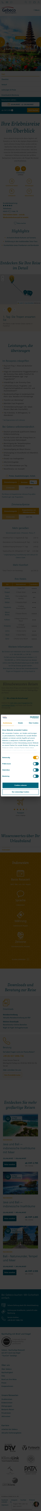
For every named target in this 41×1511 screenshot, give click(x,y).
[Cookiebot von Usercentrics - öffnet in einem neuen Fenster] (30, 717)
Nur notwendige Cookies (20, 792)
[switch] (36, 763)
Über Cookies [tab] (33, 723)
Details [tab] (20, 723)
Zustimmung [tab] (7, 723)
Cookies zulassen (20, 785)
